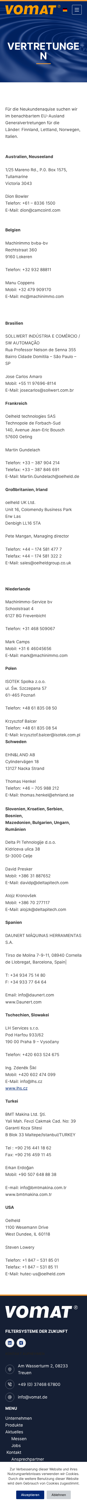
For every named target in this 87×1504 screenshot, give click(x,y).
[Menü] (77, 10)
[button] (65, 9)
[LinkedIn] (9, 1343)
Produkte (14, 1425)
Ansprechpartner (27, 1459)
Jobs (16, 1445)
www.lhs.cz (16, 1088)
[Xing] (21, 1343)
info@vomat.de (32, 1397)
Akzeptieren (30, 1495)
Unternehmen (18, 1418)
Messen (19, 1438)
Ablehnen (58, 1495)
